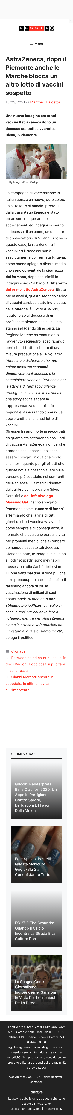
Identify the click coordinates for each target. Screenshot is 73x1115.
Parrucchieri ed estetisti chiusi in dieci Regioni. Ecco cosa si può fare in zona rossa (36, 664)
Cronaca (18, 651)
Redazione (34, 1108)
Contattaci (36, 1082)
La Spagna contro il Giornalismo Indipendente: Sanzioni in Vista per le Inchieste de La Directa (36, 992)
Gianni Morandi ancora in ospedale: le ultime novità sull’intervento (29, 683)
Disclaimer (18, 1108)
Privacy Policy (53, 1108)
